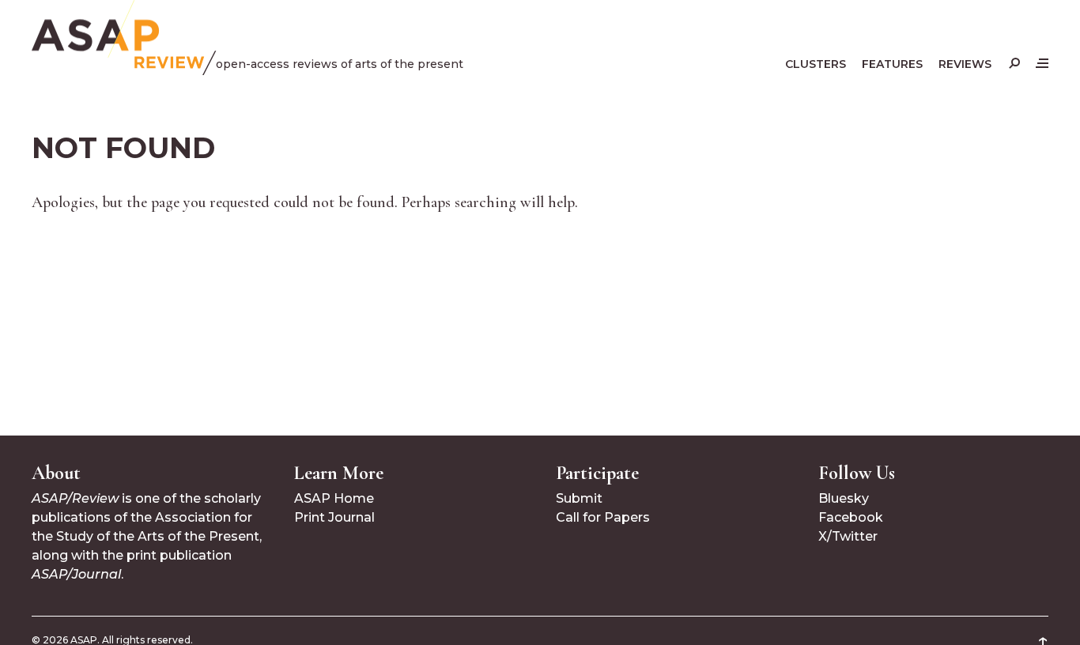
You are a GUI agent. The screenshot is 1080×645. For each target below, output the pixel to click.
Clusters (815, 64)
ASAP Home (334, 498)
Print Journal (334, 517)
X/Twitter (848, 536)
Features (892, 64)
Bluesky (843, 498)
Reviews (964, 64)
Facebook (850, 517)
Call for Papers (603, 517)
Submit (579, 498)
